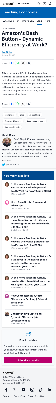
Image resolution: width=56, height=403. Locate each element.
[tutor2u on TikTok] (40, 389)
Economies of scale (36, 120)
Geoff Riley (7, 52)
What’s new (28, 20)
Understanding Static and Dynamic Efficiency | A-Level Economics (26, 317)
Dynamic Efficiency (13, 120)
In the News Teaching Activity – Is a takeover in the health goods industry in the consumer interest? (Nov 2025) (31, 261)
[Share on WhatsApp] (17, 63)
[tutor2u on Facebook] (6, 389)
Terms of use (19, 396)
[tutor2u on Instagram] (32, 389)
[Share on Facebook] (11, 63)
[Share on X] (23, 63)
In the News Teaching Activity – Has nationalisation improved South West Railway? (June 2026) (31, 187)
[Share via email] (28, 63)
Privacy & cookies (36, 396)
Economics (9, 114)
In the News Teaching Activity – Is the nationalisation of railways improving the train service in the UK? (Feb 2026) (31, 222)
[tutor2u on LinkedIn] (49, 389)
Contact (7, 396)
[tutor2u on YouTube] (23, 389)
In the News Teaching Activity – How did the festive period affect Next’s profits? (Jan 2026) (30, 241)
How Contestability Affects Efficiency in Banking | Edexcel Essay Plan (29, 299)
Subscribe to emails (28, 360)
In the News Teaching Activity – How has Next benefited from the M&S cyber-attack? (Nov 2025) (30, 281)
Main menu (26, 3)
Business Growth (12, 126)
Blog (39, 20)
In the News (34, 114)
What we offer (11, 20)
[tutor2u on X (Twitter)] (14, 389)
